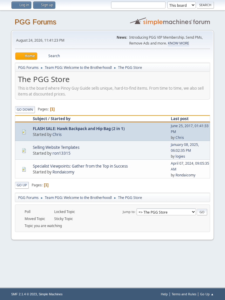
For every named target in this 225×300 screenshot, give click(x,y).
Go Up (22, 185)
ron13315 (61, 153)
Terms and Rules (184, 294)
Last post (180, 118)
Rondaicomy (63, 172)
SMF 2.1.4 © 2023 (24, 294)
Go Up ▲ (207, 294)
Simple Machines (51, 294)
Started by (61, 118)
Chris (57, 134)
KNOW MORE (178, 43)
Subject (40, 118)
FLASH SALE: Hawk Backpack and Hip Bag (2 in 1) (79, 128)
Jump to (129, 211)
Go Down (25, 109)
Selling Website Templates (56, 147)
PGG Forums (35, 22)
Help (164, 294)
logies (180, 156)
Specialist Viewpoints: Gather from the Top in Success (80, 166)
